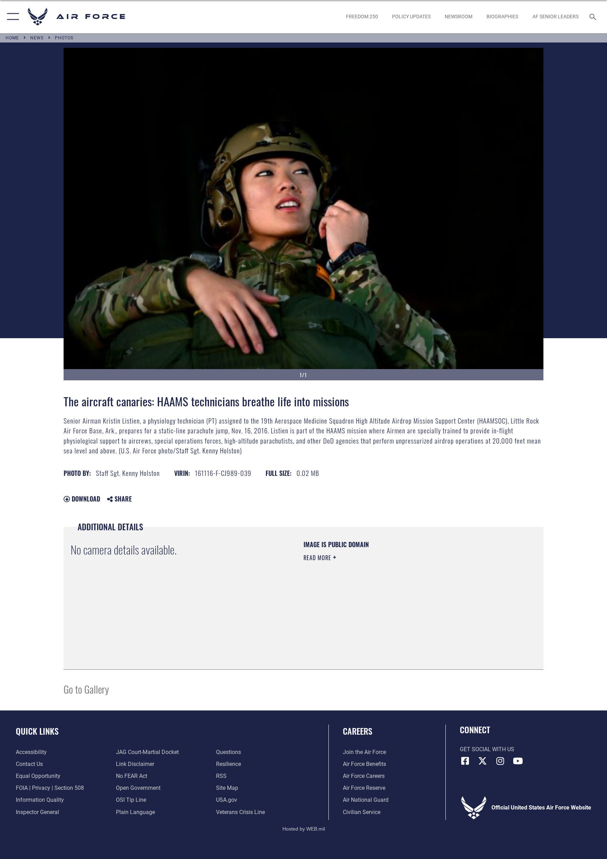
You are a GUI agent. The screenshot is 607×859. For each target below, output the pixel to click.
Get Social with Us (487, 749)
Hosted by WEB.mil (303, 829)
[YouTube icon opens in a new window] (518, 761)
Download (85, 498)
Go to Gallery (86, 688)
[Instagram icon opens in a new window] (500, 761)
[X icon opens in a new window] (482, 761)
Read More (318, 557)
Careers (357, 730)
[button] (11, 16)
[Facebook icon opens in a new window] (465, 761)
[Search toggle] (593, 16)
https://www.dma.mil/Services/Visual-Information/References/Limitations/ (386, 602)
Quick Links (37, 730)
